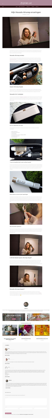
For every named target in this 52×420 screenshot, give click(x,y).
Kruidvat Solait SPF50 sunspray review (42, 338)
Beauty (10, 337)
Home (16, 6)
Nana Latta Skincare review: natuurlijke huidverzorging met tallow (10, 339)
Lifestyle (28, 6)
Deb (8, 348)
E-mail (21, 407)
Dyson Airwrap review (13, 59)
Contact (37, 6)
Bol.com (40, 292)
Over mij (33, 6)
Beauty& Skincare (21, 6)
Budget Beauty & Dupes (43, 337)
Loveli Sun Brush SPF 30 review (26, 338)
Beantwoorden (7, 355)
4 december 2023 (24, 14)
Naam (6, 407)
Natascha (28, 14)
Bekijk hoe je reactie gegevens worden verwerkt (26, 414)
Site (34, 407)
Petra (9, 358)
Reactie (6, 397)
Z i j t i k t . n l (26, 3)
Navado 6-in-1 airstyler (23, 96)
